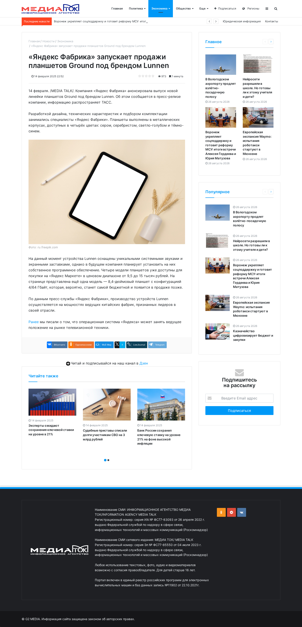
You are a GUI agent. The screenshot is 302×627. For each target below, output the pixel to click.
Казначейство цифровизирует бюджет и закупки (253, 335)
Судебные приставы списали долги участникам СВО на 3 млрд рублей (105, 434)
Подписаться (227, 8)
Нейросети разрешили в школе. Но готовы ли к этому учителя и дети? (257, 87)
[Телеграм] (231, 512)
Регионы (253, 8)
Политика (136, 8)
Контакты (271, 21)
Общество (183, 8)
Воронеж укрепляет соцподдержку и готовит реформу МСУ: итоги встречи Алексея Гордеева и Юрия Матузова (133, 21)
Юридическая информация (242, 21)
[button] (105, 460)
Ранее (34, 322)
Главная (117, 8)
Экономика (159, 8)
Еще (202, 8)
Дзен (144, 363)
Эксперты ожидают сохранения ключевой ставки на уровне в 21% (51, 430)
